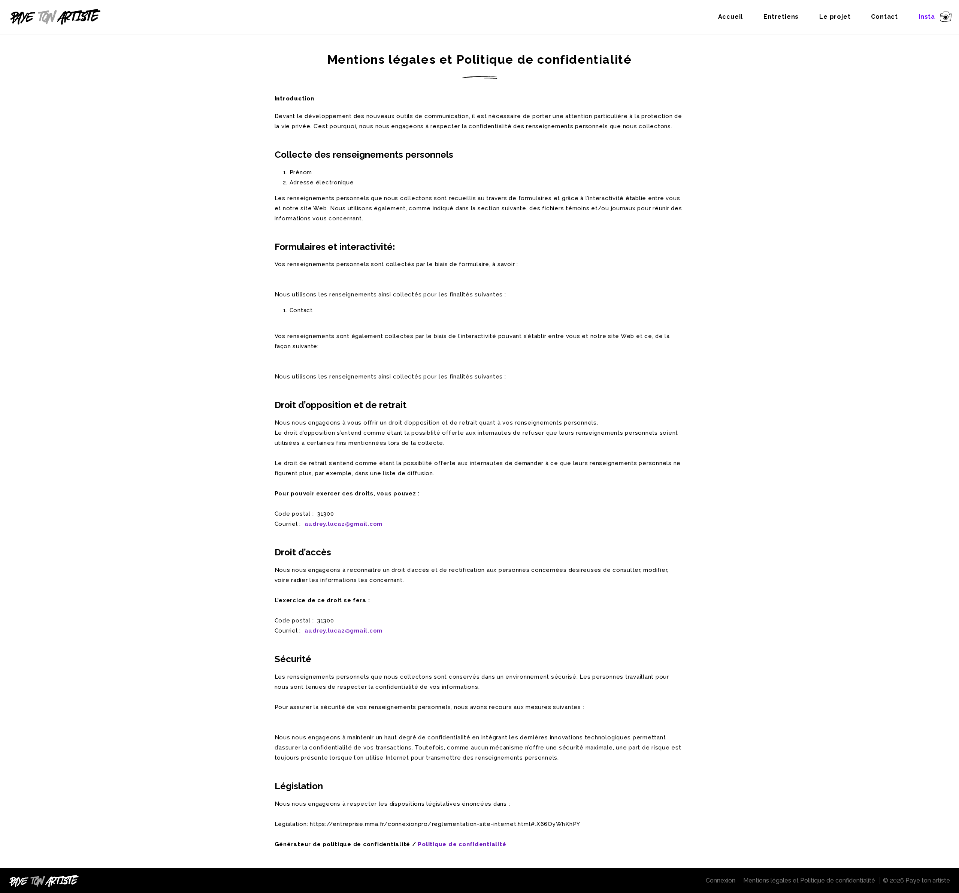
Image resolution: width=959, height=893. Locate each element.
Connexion (720, 880)
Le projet (834, 16)
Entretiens (781, 16)
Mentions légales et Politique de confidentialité (809, 880)
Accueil (730, 16)
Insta (927, 16)
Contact (884, 16)
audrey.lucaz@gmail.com (344, 524)
